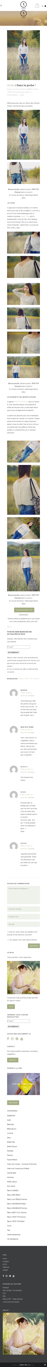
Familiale (10, 1151)
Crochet (10, 1133)
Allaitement (11, 1116)
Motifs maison (12, 1182)
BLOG (5, 1264)
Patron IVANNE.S (27, 89)
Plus (11, 1007)
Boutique (13, 1103)
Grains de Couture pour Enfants (18, 1168)
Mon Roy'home (27, 727)
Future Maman (12, 1160)
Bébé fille (10, 1124)
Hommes (10, 1177)
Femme (10, 1155)
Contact (13, 1060)
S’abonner (6, 1267)
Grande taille (11, 1173)
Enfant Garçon (12, 1146)
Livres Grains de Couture (11, 1302)
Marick (24, 690)
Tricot (9, 1226)
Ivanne (27, 92)
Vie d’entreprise (12, 1239)
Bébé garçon (11, 1129)
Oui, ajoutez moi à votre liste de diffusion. (23, 940)
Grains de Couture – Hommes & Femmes (22, 1164)
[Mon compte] (45, 5)
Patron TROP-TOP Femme (29, 679)
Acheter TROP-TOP (24, 610)
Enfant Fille (11, 1142)
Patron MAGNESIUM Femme (17, 1208)
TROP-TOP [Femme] (21, 402)
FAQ (4, 1296)
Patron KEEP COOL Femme (16, 1212)
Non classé (11, 1186)
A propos (6, 1261)
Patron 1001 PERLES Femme (17, 1199)
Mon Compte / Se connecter (12, 1290)
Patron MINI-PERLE (13, 1195)
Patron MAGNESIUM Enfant (16, 1204)
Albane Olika (24, 216)
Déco (9, 1138)
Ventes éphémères (13, 1234)
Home (5, 1258)
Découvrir (23, 1084)
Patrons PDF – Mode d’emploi (13, 1299)
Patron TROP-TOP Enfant (15, 1221)
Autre (9, 1120)
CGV (4, 1293)
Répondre (31, 695)
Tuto (8, 1230)
